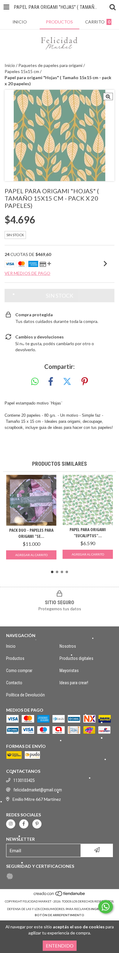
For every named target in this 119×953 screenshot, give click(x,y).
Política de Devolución (25, 694)
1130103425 (24, 780)
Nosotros (68, 646)
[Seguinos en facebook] (23, 824)
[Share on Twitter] (67, 382)
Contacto (14, 682)
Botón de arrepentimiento (59, 915)
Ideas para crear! (74, 682)
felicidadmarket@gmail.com (37, 789)
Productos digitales (76, 658)
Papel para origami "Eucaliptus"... (88, 532)
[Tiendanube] (59, 895)
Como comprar (19, 670)
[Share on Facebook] (50, 382)
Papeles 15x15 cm (22, 71)
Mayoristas (69, 670)
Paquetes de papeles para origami (50, 65)
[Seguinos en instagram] (10, 824)
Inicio (10, 65)
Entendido (60, 945)
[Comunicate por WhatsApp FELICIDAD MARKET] (105, 906)
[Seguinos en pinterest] (36, 824)
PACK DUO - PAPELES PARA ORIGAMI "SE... (31, 533)
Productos (15, 658)
